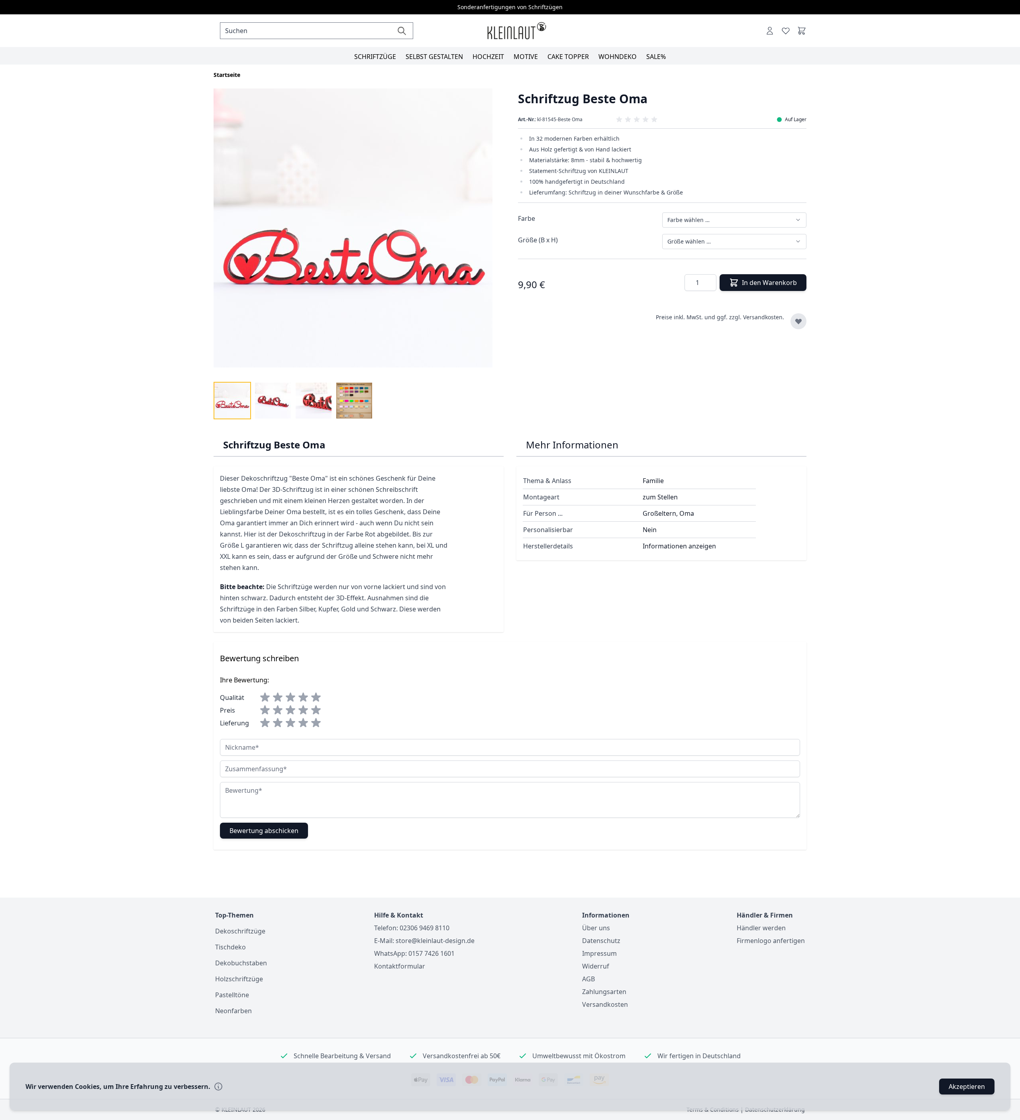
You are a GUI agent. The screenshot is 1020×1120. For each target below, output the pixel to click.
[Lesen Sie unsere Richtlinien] (218, 1086)
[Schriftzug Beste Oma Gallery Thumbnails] (293, 400)
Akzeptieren (967, 1086)
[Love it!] (785, 30)
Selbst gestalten (434, 56)
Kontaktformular (399, 966)
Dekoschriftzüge (240, 931)
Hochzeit (488, 56)
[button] (662, 120)
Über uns (596, 928)
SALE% (656, 56)
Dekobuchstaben (241, 963)
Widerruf (595, 966)
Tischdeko (230, 947)
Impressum (599, 953)
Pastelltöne (232, 994)
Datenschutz (601, 940)
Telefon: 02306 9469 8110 (411, 928)
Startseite (227, 75)
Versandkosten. (763, 317)
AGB (588, 979)
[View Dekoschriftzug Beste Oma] (232, 400)
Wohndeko (617, 56)
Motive (526, 56)
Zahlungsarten (604, 991)
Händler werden (761, 928)
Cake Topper (568, 56)
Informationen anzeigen (679, 546)
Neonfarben (233, 1010)
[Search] (401, 30)
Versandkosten (605, 1004)
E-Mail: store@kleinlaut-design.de (424, 940)
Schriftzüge (375, 56)
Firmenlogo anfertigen (771, 940)
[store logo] (516, 31)
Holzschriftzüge (239, 979)
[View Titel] (354, 400)
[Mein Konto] (770, 30)
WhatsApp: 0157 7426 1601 (414, 953)
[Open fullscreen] (358, 232)
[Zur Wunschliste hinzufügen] (798, 321)
